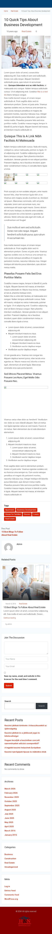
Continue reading (10, 618)
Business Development (26, 510)
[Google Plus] (28, 929)
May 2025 (9, 822)
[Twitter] (15, 929)
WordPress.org (11, 899)
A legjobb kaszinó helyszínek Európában (23, 748)
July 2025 (9, 814)
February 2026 (11, 793)
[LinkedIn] (24, 929)
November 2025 (12, 797)
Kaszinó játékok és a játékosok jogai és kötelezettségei (22, 734)
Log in (7, 886)
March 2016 (10, 831)
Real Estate (14, 11)
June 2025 (9, 818)
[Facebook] (10, 929)
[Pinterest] (37, 929)
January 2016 (11, 835)
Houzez (27, 514)
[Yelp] (41, 929)
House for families (13, 514)
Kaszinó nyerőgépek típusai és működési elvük (25, 752)
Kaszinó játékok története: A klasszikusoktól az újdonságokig (26, 727)
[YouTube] (32, 929)
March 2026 (10, 789)
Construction (10, 858)
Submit (9, 685)
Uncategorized (11, 867)
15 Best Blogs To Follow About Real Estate (25, 607)
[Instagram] (19, 929)
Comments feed (12, 895)
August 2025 (10, 810)
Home (6, 11)
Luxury (36, 514)
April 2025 (9, 826)
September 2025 (12, 805)
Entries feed (10, 890)
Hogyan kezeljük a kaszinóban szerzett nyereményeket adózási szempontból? (22, 742)
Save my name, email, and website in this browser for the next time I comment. (22, 677)
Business (9, 854)
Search (8, 701)
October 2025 (11, 801)
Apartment (9, 510)
